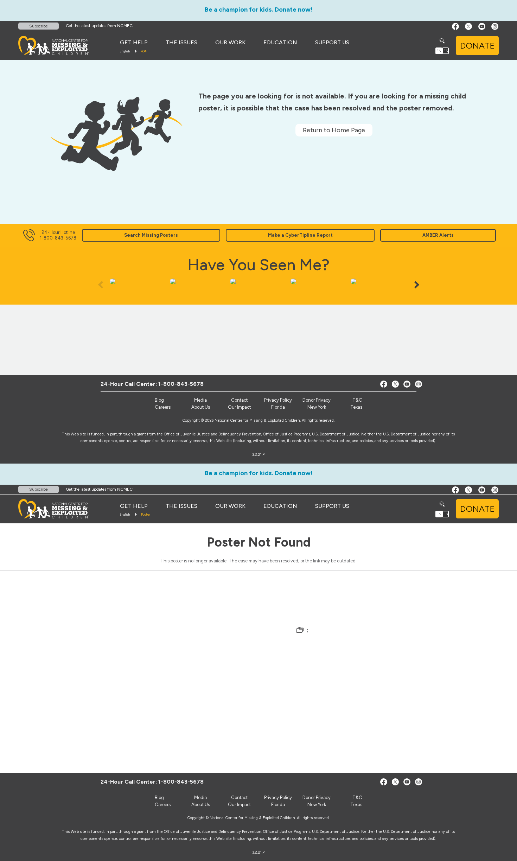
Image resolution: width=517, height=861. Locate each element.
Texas (356, 407)
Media (200, 400)
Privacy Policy (278, 400)
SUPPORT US (332, 42)
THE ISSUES (181, 42)
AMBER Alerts (438, 235)
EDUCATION (280, 42)
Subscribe (38, 26)
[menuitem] (134, 42)
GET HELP (134, 42)
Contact (239, 400)
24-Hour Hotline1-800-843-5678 (58, 235)
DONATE (477, 45)
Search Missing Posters (151, 235)
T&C (357, 400)
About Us (200, 407)
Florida (278, 407)
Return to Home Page (334, 130)
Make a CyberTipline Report (300, 235)
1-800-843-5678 (181, 384)
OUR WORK (230, 42)
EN (438, 51)
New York (316, 407)
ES (445, 51)
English (125, 51)
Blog (159, 400)
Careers (163, 407)
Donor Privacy (316, 400)
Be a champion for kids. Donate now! (259, 9)
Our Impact (239, 407)
